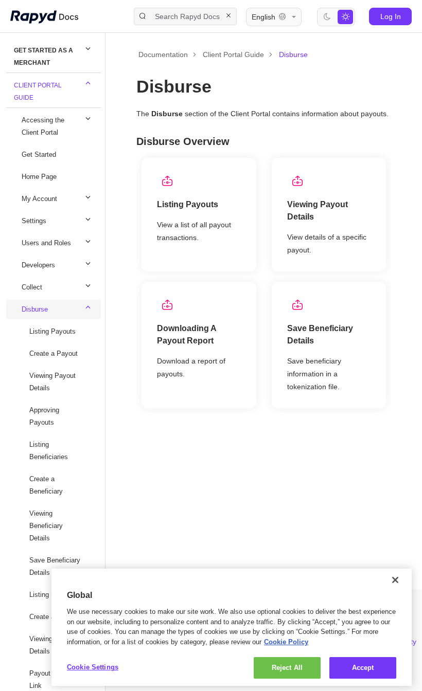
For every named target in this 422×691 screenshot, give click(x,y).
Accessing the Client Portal (44, 126)
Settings (35, 221)
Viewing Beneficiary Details (47, 526)
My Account (41, 199)
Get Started (40, 154)
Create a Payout (55, 353)
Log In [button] (390, 16)
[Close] (395, 570)
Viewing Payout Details (54, 382)
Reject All (286, 667)
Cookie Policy (103, 642)
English (263, 16)
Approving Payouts (45, 416)
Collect (33, 287)
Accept (363, 667)
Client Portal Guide (38, 91)
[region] (231, 622)
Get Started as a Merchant (43, 56)
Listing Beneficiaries (50, 451)
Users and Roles (48, 243)
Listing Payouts (53, 331)
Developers (40, 265)
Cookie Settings (93, 667)
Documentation (163, 54)
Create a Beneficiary (47, 485)
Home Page (40, 176)
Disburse (36, 309)
